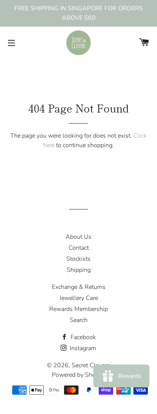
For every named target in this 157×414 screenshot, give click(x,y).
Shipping (79, 270)
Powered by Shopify (79, 375)
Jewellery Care (78, 298)
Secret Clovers (91, 365)
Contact (79, 248)
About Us (78, 237)
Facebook (82, 337)
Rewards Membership (78, 309)
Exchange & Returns (79, 287)
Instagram (82, 348)
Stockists (78, 259)
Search (79, 320)
